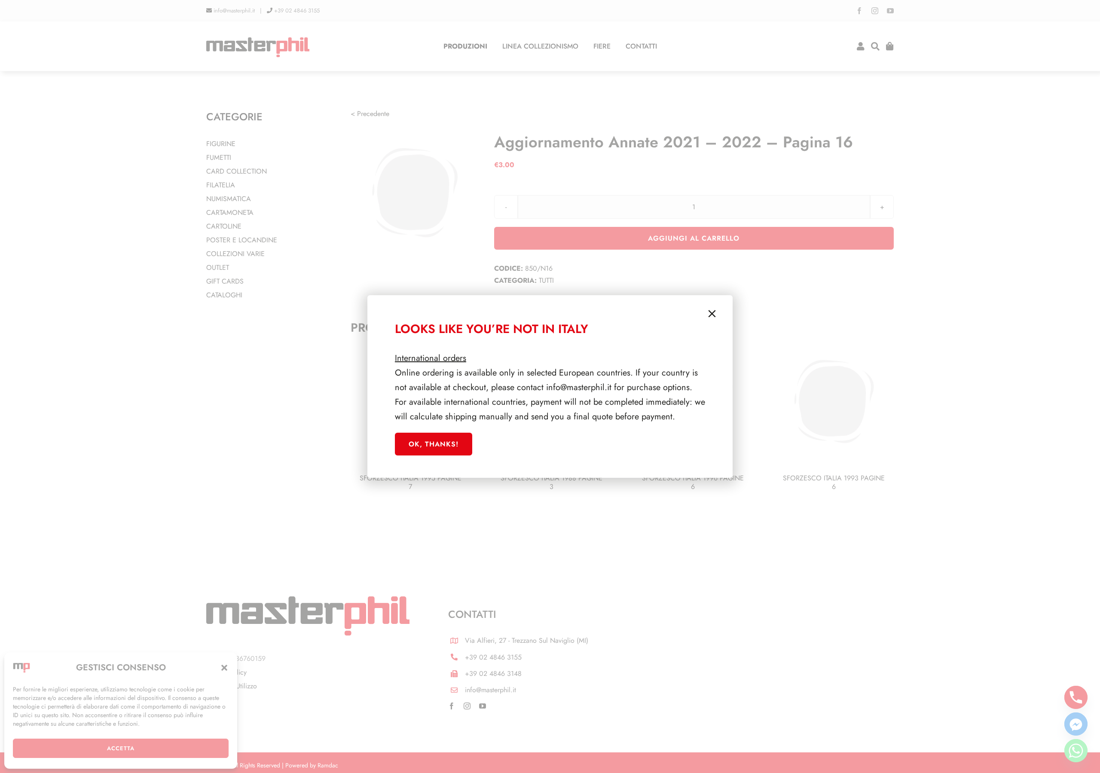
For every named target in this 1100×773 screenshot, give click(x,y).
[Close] (712, 313)
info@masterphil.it (578, 387)
